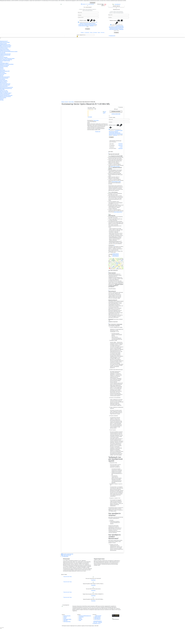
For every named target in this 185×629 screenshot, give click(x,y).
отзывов (90, 116)
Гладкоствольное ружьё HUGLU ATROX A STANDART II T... (93, 594)
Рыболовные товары (4, 63)
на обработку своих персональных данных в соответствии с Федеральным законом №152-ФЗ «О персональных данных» (116, 133)
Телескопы (2, 74)
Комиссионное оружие (4, 49)
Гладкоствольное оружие (5, 42)
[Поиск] (77, 36)
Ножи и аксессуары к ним (5, 84)
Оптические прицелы (4, 78)
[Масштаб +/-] (3, 627)
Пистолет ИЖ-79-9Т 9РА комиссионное (93, 588)
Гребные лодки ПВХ (3, 90)
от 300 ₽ (121, 146)
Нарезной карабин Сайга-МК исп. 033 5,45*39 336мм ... (93, 599)
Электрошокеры (3, 97)
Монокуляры (2, 72)
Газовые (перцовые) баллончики (6, 95)
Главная (82, 32)
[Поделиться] (1, 627)
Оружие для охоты (3, 41)
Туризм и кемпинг (3, 81)
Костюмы (2, 99)
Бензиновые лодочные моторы (6, 88)
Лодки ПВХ (2, 89)
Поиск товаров (80, 34)
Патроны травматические (5, 60)
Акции (99, 32)
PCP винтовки (2, 52)
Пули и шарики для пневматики (6, 59)
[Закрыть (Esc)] (0, 627)
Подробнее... (74, 610)
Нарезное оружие (3, 43)
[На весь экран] (2, 627)
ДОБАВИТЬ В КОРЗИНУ (116, 111)
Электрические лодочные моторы (6, 87)
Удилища (1, 67)
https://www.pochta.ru (118, 211)
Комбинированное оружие (5, 44)
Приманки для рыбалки (4, 65)
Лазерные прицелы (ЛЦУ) (5, 71)
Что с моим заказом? (90, 4)
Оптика (1, 68)
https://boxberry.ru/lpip (116, 181)
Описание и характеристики (67, 554)
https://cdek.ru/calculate (115, 166)
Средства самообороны (4, 94)
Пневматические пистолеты (5, 53)
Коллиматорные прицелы (5, 76)
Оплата (91, 32)
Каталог (66, 101)
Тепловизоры (2, 79)
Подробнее (93, 580)
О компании (86, 32)
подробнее (120, 143)
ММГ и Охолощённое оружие (5, 45)
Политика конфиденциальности (85, 615)
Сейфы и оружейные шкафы (5, 93)
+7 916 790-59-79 (117, 4)
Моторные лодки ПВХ (4, 91)
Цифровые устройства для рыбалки (6, 64)
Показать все (97, 131)
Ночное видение (3, 73)
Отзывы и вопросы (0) (67, 555)
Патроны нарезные (3, 57)
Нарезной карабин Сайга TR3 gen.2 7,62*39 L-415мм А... (93, 583)
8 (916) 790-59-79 (115, 256)
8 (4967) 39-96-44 (115, 253)
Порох (1, 61)
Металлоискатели (3, 82)
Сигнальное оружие (4, 48)
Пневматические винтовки (5, 54)
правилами (91, 25)
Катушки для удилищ (4, 66)
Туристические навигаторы (5, 83)
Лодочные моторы (3, 86)
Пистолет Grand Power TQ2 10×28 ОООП (93, 578)
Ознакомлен (92, 2)
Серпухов (83, 4)
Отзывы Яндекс (65, 556)
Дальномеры (2, 69)
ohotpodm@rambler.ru (97, 621)
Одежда (1, 98)
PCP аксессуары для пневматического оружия (8, 51)
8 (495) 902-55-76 (115, 255)
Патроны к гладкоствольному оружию (7, 58)
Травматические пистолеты (5, 46)
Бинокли (1, 75)
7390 (94, 107)
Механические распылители (5, 96)
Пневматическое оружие (5, 50)
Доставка (95, 32)
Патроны (2, 56)
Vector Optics (71, 101)
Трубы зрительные (3, 80)
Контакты (102, 32)
